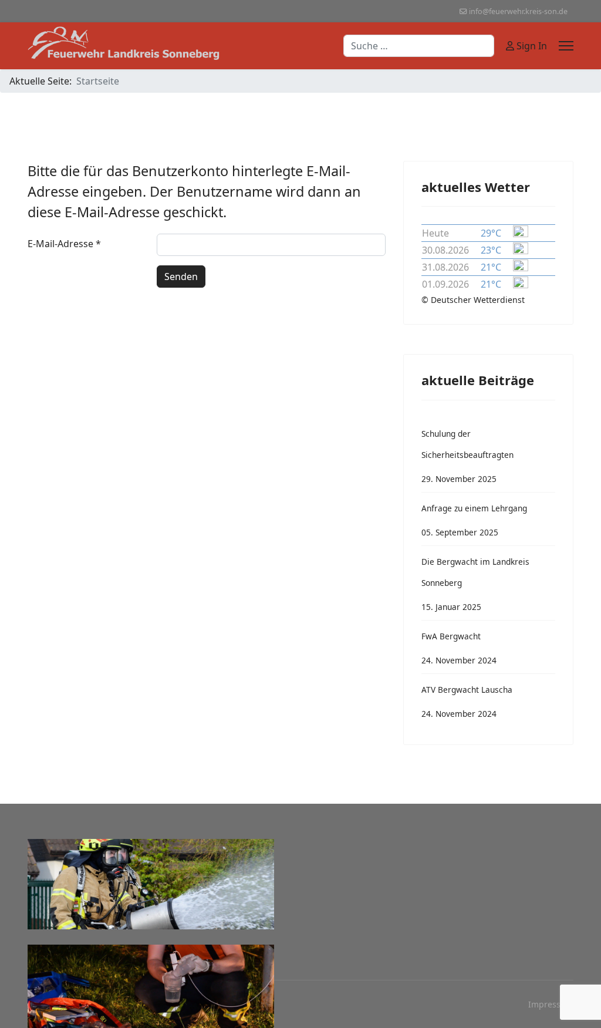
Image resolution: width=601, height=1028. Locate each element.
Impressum (550, 1004)
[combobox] (418, 46)
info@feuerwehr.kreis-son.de (518, 11)
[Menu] (566, 45)
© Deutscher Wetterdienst (473, 299)
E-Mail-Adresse (64, 243)
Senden (181, 276)
